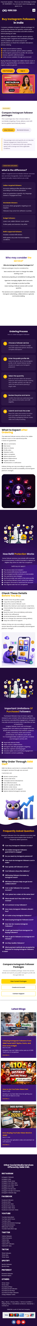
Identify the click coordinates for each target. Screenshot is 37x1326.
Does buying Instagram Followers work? (19, 920)
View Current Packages (18, 981)
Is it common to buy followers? (16, 905)
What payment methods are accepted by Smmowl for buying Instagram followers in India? (18, 949)
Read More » (6, 1055)
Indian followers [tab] (8, 130)
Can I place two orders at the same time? (19, 894)
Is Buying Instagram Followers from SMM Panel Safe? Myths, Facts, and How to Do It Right (17, 1043)
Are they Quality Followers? (14, 943)
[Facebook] (14, 1322)
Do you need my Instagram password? (19, 856)
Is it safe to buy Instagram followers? (18, 915)
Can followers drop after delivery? (17, 871)
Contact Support (18, 994)
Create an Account (18, 987)
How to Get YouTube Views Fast (15, 1089)
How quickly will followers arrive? (16, 867)
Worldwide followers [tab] (23, 130)
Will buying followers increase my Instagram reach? (17, 876)
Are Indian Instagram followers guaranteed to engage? (16, 851)
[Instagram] (18, 1322)
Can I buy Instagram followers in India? (19, 846)
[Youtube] (23, 1322)
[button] (33, 10)
